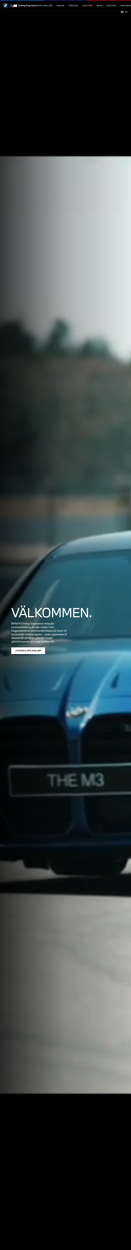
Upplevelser (45, 5)
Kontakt (111, 5)
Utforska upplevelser (28, 650)
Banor (60, 5)
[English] (126, 12)
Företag (73, 5)
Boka (99, 5)
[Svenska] (122, 12)
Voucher (87, 5)
